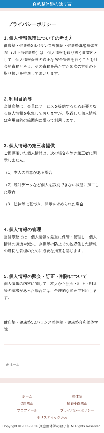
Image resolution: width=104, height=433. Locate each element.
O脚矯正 (27, 403)
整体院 (77, 396)
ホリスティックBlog (52, 417)
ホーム (27, 396)
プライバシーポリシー (77, 410)
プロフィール (27, 410)
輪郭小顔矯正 (77, 403)
